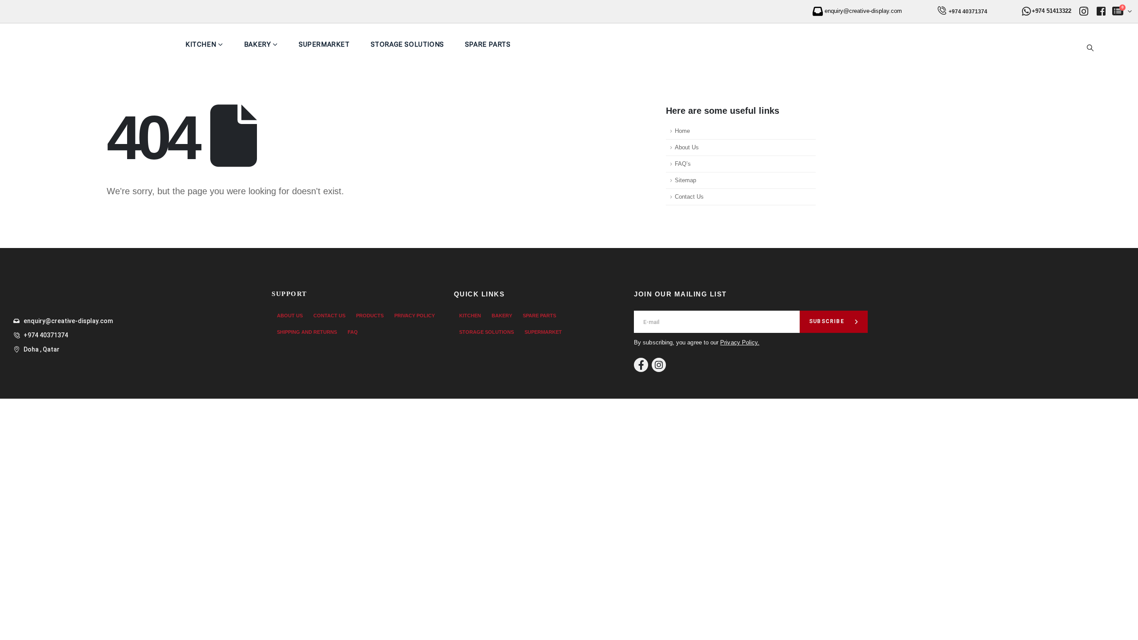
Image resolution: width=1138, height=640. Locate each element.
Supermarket (324, 44)
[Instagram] (659, 365)
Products (370, 315)
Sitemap (685, 180)
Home (682, 131)
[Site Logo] (96, 44)
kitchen (200, 44)
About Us (687, 147)
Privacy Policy (414, 315)
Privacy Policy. (739, 342)
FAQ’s (683, 164)
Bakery (257, 44)
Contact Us (689, 197)
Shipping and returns (307, 332)
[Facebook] (641, 365)
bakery (502, 315)
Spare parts (488, 44)
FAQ (353, 332)
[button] (1090, 48)
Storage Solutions (407, 44)
